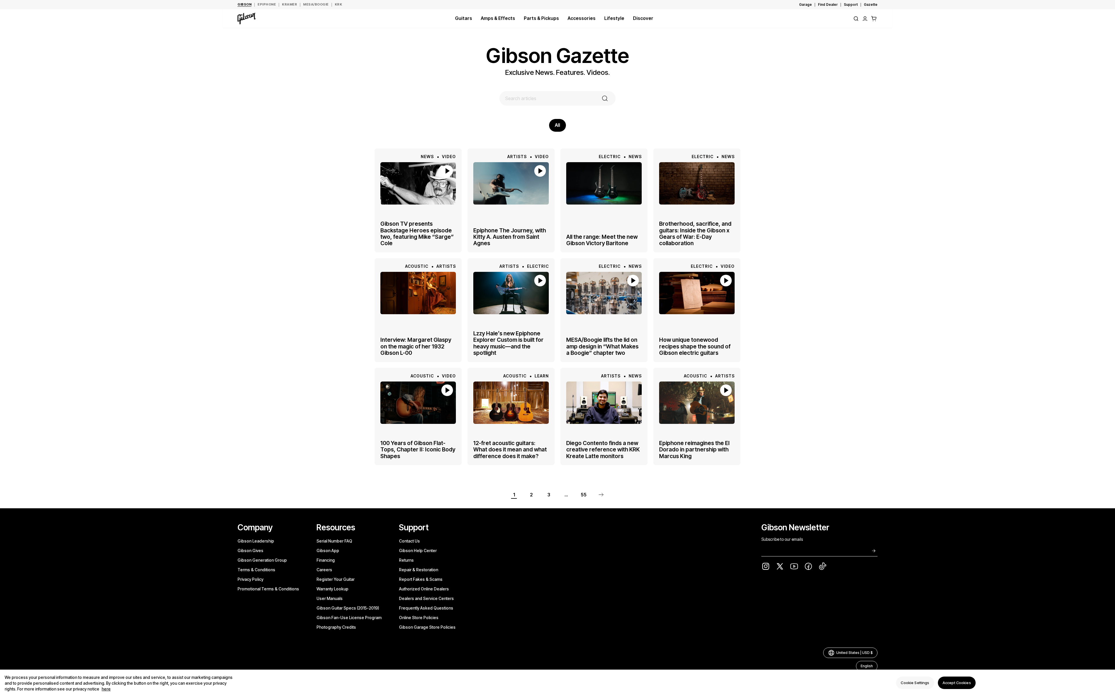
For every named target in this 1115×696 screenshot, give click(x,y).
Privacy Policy (250, 579)
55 (584, 495)
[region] (557, 683)
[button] (874, 18)
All (557, 125)
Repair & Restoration (418, 569)
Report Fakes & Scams (421, 579)
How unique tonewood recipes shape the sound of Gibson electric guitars (695, 346)
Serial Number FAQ (334, 540)
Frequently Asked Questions (426, 607)
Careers (324, 569)
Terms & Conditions (256, 569)
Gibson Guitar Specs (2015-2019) (347, 607)
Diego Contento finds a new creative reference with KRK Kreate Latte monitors (603, 449)
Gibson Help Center (418, 550)
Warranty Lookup (332, 588)
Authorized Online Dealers (424, 588)
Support (851, 4)
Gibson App (327, 550)
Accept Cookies (957, 682)
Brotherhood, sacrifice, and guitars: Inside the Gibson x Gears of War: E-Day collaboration (695, 233)
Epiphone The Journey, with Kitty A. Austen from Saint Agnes (509, 236)
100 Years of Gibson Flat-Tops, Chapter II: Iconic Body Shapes (417, 449)
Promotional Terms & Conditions (268, 588)
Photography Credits (336, 627)
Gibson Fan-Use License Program (349, 617)
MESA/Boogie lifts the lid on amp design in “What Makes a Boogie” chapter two (602, 346)
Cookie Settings (915, 682)
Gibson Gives (250, 550)
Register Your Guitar (335, 579)
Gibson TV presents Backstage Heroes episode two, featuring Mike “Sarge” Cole (417, 233)
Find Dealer (828, 4)
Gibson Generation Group (262, 560)
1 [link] (514, 495)
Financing (325, 560)
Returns (406, 560)
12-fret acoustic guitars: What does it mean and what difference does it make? (510, 449)
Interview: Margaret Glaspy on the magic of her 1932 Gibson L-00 (415, 346)
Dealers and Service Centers (426, 598)
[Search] (856, 18)
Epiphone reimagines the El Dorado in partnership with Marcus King (694, 449)
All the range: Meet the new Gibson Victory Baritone (602, 240)
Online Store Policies (418, 617)
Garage (805, 4)
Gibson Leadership (256, 540)
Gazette (870, 4)
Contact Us (409, 540)
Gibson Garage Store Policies (427, 627)
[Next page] (601, 494)
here (106, 688)
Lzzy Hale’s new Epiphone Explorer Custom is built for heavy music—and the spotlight (508, 343)
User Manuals (329, 598)
